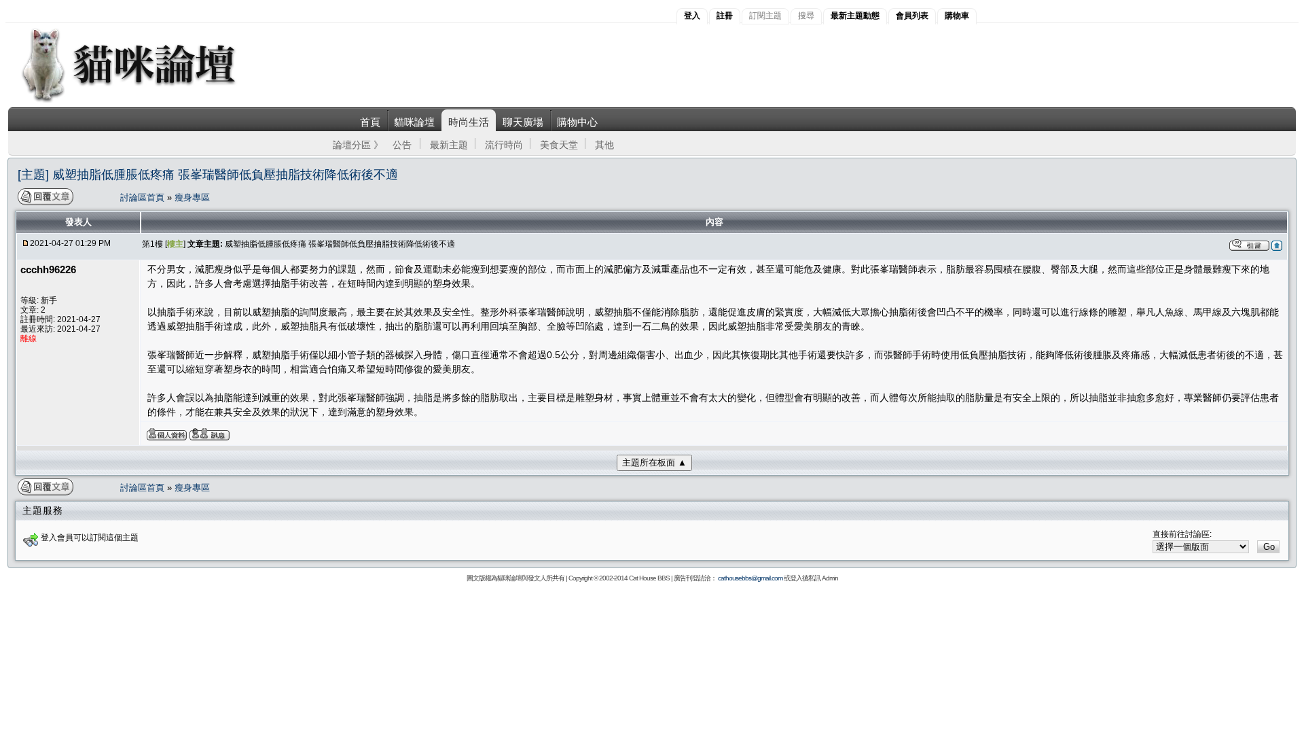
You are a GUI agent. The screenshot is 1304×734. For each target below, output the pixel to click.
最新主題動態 (855, 15)
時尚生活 (468, 122)
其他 (604, 144)
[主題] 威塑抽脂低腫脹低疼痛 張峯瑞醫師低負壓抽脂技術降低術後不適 (208, 174)
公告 (402, 144)
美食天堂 (559, 144)
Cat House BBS (649, 578)
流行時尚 (504, 144)
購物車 (957, 15)
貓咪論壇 (414, 122)
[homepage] (147, 101)
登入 (692, 15)
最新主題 (449, 144)
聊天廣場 (523, 122)
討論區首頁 (143, 197)
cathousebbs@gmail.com (750, 578)
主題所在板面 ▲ (654, 462)
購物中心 (577, 122)
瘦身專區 (192, 197)
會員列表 (912, 15)
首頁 (370, 122)
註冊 (725, 15)
